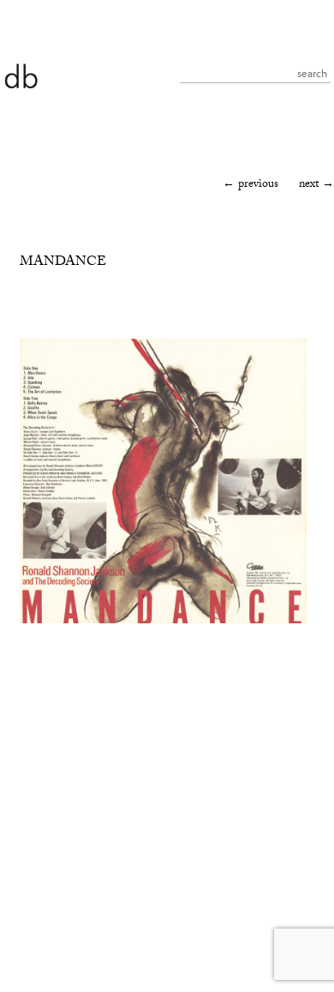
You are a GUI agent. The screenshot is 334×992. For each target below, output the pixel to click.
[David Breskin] (20, 75)
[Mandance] (163, 621)
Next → (316, 185)
